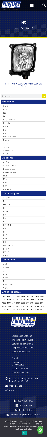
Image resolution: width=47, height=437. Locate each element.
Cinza (5, 278)
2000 (13, 303)
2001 (18, 303)
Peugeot (6, 140)
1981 (9, 296)
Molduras (7, 179)
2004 (32, 303)
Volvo (5, 154)
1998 (4, 303)
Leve (5, 176)
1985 (27, 296)
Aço (5, 274)
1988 (41, 296)
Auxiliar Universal (10, 166)
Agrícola (6, 162)
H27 (5, 235)
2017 (9, 309)
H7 (4, 222)
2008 (9, 306)
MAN (5, 133)
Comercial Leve (9, 172)
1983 (18, 296)
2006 (41, 303)
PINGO (6, 249)
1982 (13, 296)
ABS (5, 264)
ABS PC (6, 198)
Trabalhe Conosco (20, 372)
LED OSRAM (8, 245)
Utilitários (7, 189)
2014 (37, 306)
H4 (4, 218)
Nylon (5, 281)
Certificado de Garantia (22, 344)
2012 (27, 306)
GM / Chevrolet (9, 120)
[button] (32, 5)
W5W (5, 256)
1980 (4, 296)
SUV (5, 186)
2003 (27, 303)
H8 (4, 228)
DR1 (5, 201)
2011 (23, 306)
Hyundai (6, 123)
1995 (32, 300)
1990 (9, 300)
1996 (37, 300)
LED (4, 242)
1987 (37, 296)
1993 (23, 300)
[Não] (43, 427)
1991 (13, 300)
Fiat (4, 113)
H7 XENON (7, 225)
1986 (32, 296)
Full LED (6, 205)
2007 (4, 306)
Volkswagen (8, 150)
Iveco (5, 126)
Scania (6, 144)
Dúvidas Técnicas (20, 368)
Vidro (5, 288)
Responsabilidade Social (23, 347)
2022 (32, 309)
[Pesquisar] (44, 96)
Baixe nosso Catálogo (22, 336)
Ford (5, 116)
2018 (13, 309)
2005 (37, 303)
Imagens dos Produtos (22, 340)
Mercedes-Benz (9, 137)
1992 (18, 300)
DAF (5, 109)
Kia (4, 130)
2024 (41, 309)
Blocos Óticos (9, 169)
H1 (4, 208)
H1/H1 (6, 211)
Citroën (6, 106)
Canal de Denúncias (21, 351)
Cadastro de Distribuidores (18, 363)
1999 (9, 303)
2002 (23, 303)
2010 (18, 306)
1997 (41, 300)
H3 (4, 215)
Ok (24, 433)
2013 (32, 306)
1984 (23, 296)
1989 (4, 300)
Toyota (6, 147)
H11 (5, 232)
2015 (41, 306)
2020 (23, 309)
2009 (13, 306)
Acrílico (6, 271)
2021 (27, 309)
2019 (18, 309)
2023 (37, 309)
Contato (15, 358)
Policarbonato (9, 284)
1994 (27, 300)
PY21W (6, 252)
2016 (4, 309)
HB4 (5, 239)
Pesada (6, 183)
